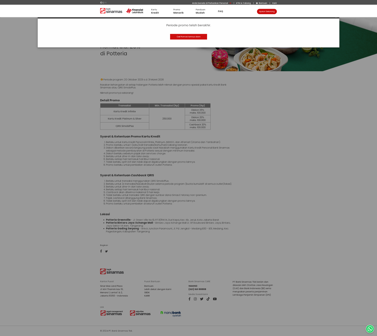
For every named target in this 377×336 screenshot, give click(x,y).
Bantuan (261, 3)
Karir (274, 3)
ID (101, 2)
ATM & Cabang (243, 3)
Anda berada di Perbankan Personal (210, 3)
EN (105, 2)
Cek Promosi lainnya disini (188, 36)
